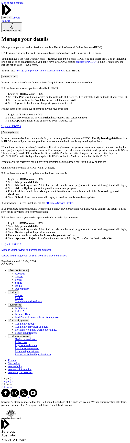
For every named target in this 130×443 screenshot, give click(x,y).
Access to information (19, 369)
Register (5, 20)
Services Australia (18, 270)
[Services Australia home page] (6, 14)
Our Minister (22, 288)
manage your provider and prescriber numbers (40, 70)
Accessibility (15, 366)
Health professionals (19, 336)
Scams (18, 282)
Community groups (18, 320)
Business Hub (22, 314)
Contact (13, 292)
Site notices (14, 363)
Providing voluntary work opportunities (36, 329)
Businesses (15, 304)
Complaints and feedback (28, 301)
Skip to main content (12, 2)
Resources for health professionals (33, 354)
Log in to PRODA (11, 126)
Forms (18, 279)
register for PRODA (87, 61)
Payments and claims (26, 345)
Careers (19, 276)
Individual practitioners (27, 351)
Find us (19, 298)
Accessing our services (20, 372)
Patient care (21, 342)
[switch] (11, 27)
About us (20, 273)
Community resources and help (31, 326)
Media (18, 285)
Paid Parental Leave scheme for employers (37, 317)
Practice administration (27, 348)
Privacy (12, 360)
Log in (16, 17)
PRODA (19, 311)
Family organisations (26, 332)
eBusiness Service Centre (59, 203)
